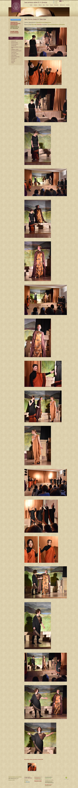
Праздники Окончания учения (15, 56)
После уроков (13, 59)
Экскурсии (12, 62)
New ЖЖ (55, 2)
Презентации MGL (13, 41)
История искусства (13, 58)
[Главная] (16, 6)
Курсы (47, 5)
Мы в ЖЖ (55, 1)
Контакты (68, 5)
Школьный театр (13, 45)
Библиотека (56, 5)
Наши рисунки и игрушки (14, 53)
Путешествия (13, 61)
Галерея (51, 5)
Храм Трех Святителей (14, 42)
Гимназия (35, 5)
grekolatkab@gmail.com (48, 781)
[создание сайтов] (66, 778)
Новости (40, 5)
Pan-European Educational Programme (16, 50)
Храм (44, 5)
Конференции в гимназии (14, 49)
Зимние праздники (13, 55)
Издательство (29, 17)
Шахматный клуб (13, 52)
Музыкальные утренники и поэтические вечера (16, 47)
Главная (25, 17)
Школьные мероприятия (14, 44)
